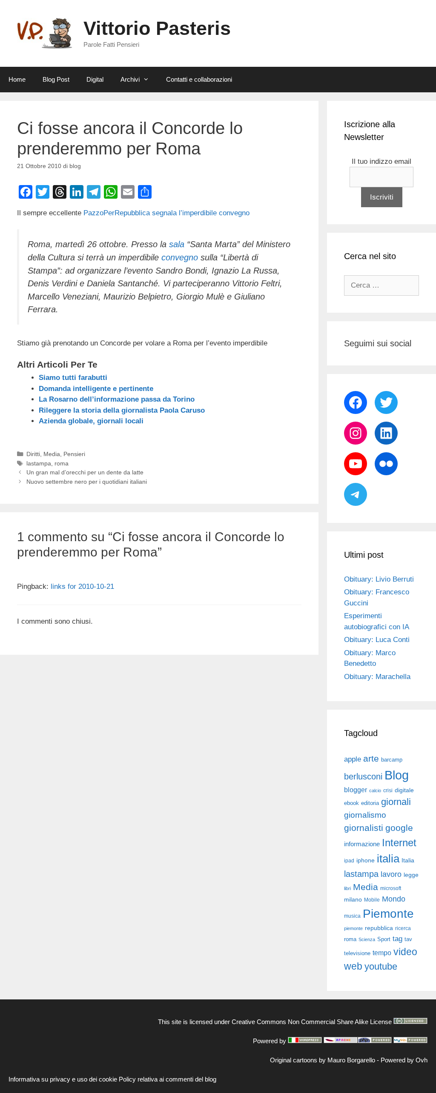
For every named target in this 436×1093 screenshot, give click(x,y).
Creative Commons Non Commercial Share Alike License (312, 1021)
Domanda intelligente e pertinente (96, 389)
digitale (404, 790)
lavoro (391, 874)
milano (353, 899)
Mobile (372, 900)
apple (352, 759)
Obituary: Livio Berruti (379, 579)
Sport (383, 939)
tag (397, 938)
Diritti (33, 454)
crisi (388, 790)
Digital (94, 79)
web (353, 966)
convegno (179, 257)
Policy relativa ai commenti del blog (167, 1079)
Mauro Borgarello (351, 1060)
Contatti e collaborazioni (199, 79)
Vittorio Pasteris (157, 28)
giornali (396, 801)
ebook (351, 803)
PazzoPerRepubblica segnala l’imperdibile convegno (166, 213)
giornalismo (365, 814)
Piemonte (388, 913)
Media (51, 454)
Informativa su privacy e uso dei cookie (63, 1079)
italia (388, 858)
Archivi (130, 79)
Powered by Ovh (404, 1060)
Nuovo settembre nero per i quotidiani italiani (86, 481)
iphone (365, 860)
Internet (399, 842)
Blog (396, 775)
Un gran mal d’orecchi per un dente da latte (84, 472)
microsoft (390, 888)
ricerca (403, 928)
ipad (349, 861)
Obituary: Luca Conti (377, 640)
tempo (382, 952)
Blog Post (56, 79)
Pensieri (74, 454)
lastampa (38, 463)
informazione (362, 844)
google (399, 828)
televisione (357, 953)
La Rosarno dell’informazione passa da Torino (117, 399)
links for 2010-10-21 (82, 586)
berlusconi (363, 776)
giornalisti (363, 828)
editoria (370, 803)
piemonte (353, 928)
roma (61, 463)
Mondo (393, 899)
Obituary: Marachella (377, 677)
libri (347, 888)
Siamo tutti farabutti (73, 378)
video (405, 951)
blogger (355, 789)
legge (411, 874)
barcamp (391, 759)
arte (371, 758)
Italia (408, 860)
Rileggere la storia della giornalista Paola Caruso (122, 410)
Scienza (367, 939)
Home (17, 79)
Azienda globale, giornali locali (91, 421)
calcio (375, 790)
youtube (380, 966)
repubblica (379, 928)
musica (352, 916)
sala (176, 244)
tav (408, 939)
